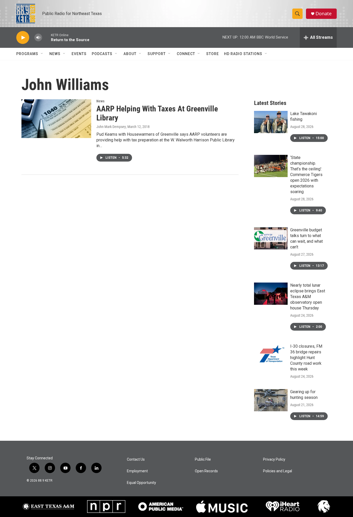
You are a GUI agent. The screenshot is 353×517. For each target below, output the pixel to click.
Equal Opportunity (141, 483)
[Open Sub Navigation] (42, 54)
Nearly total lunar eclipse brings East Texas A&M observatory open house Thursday (307, 296)
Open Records (206, 471)
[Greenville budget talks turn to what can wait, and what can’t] (271, 238)
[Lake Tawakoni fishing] (271, 122)
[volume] (38, 37)
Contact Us (136, 459)
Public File (203, 459)
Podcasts (102, 54)
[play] (23, 38)
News (54, 54)
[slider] (46, 37)
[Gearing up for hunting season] (271, 400)
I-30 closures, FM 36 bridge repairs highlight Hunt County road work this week (306, 357)
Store (212, 54)
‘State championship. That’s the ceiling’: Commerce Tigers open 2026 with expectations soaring (306, 174)
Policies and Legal (277, 471)
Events (79, 54)
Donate (324, 13)
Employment (137, 471)
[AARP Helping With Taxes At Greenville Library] (56, 118)
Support (157, 54)
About (130, 54)
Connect (186, 54)
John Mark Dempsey (111, 127)
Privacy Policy (274, 459)
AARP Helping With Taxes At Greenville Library (157, 113)
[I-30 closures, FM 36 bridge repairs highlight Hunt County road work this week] (271, 355)
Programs (27, 54)
